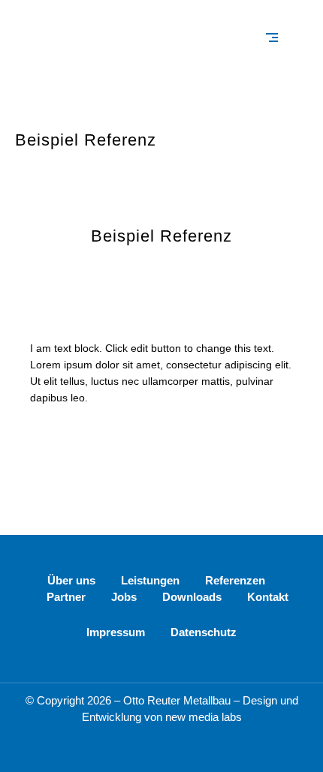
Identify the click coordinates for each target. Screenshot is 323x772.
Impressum (115, 632)
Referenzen (235, 580)
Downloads (192, 596)
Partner (66, 596)
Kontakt (267, 596)
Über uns (71, 580)
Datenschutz (204, 632)
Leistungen (150, 580)
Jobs (124, 596)
